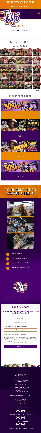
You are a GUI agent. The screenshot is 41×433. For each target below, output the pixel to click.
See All (38, 90)
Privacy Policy (26, 342)
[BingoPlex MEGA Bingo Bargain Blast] (20, 147)
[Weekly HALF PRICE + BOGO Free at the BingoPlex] (20, 106)
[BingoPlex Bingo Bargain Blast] (20, 126)
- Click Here (20, 400)
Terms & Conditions (14, 428)
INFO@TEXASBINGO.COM (21, 395)
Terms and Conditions (16, 342)
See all (36, 181)
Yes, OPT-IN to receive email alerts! (16, 326)
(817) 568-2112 (20, 374)
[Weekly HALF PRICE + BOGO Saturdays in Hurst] (20, 167)
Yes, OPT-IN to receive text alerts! (15, 334)
